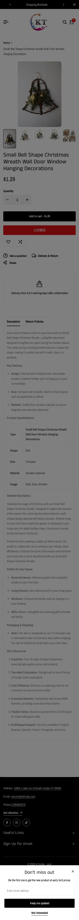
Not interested (39, 913)
